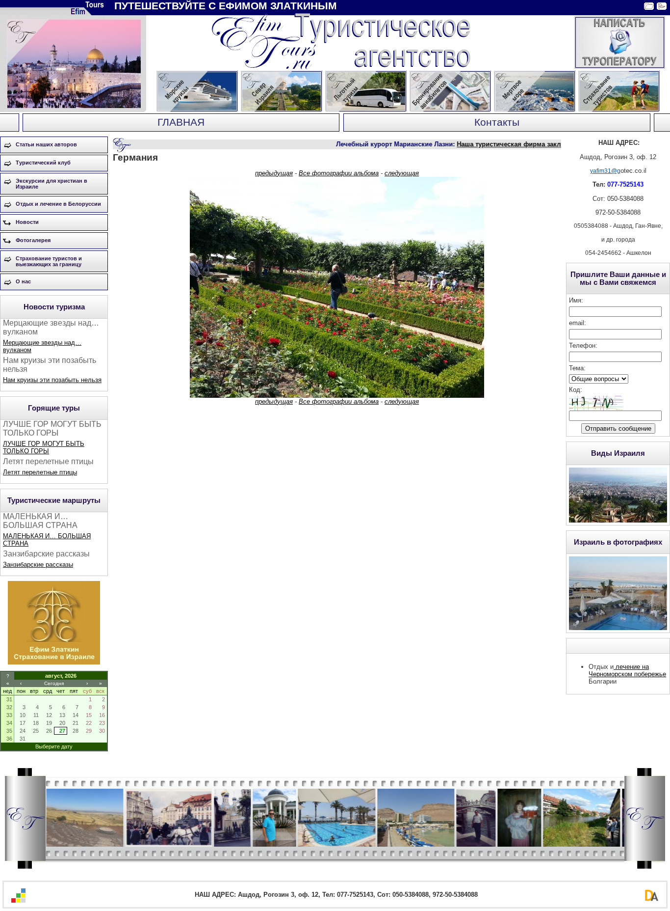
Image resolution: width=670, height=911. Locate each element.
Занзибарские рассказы (38, 564)
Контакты (496, 122)
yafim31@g (605, 170)
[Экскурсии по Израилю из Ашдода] (54, 662)
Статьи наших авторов (46, 144)
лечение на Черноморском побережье (627, 670)
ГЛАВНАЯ (181, 122)
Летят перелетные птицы (40, 472)
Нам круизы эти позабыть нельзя (52, 380)
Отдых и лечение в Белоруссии (58, 204)
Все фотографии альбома (339, 173)
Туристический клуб (43, 163)
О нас (23, 281)
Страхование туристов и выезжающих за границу (49, 261)
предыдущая (274, 173)
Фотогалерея (33, 240)
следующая (402, 173)
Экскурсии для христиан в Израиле (51, 184)
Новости (27, 222)
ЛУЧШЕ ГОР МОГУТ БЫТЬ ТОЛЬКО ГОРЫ (43, 447)
